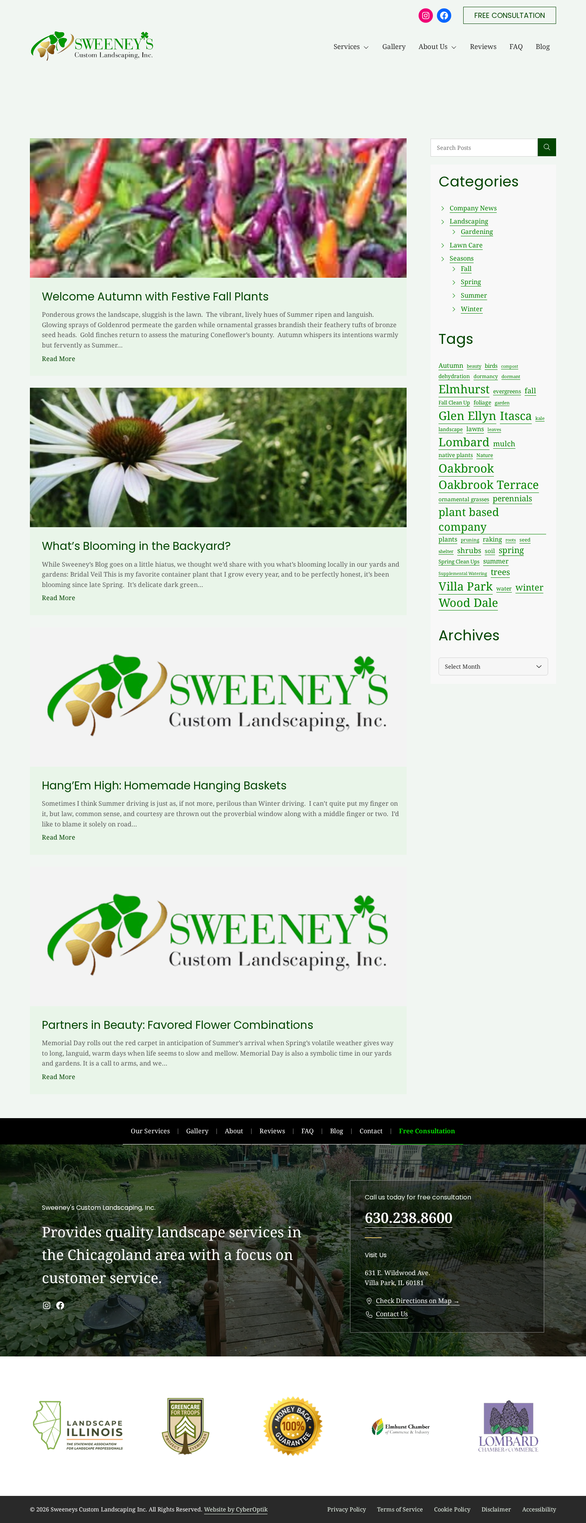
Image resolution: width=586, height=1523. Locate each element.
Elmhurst (464, 389)
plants (448, 539)
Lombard (464, 441)
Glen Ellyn (467, 416)
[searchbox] (484, 148)
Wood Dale (468, 602)
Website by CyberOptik (235, 1509)
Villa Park (466, 586)
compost (509, 366)
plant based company (469, 519)
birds (491, 365)
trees (500, 571)
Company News (473, 208)
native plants (456, 455)
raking (492, 539)
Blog (543, 46)
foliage (482, 402)
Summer (474, 295)
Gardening (477, 231)
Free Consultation (427, 1131)
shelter (446, 551)
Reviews (483, 46)
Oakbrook (466, 468)
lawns (475, 428)
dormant (510, 376)
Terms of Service (400, 1509)
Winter (472, 308)
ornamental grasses (464, 499)
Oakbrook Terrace (489, 485)
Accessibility (539, 1509)
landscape (451, 429)
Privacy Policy (346, 1509)
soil (490, 551)
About (234, 1131)
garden (502, 403)
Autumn (451, 365)
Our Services (150, 1131)
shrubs (469, 550)
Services (347, 46)
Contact (371, 1131)
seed (525, 539)
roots (510, 540)
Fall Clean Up (454, 402)
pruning (470, 539)
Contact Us (392, 1313)
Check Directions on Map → (418, 1300)
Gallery (394, 46)
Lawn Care (466, 245)
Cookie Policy (452, 1509)
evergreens (507, 391)
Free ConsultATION (509, 15)
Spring (471, 281)
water (504, 588)
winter (529, 587)
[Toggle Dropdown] (368, 46)
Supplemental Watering (463, 573)
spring (511, 549)
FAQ (516, 46)
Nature (484, 455)
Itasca (516, 416)
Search (547, 147)
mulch (504, 443)
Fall (466, 268)
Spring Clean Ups (459, 561)
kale (540, 418)
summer (496, 561)
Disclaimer (496, 1509)
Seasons (462, 258)
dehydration (454, 376)
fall (530, 390)
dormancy (486, 376)
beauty (474, 366)
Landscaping (469, 221)
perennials (512, 498)
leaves (494, 429)
